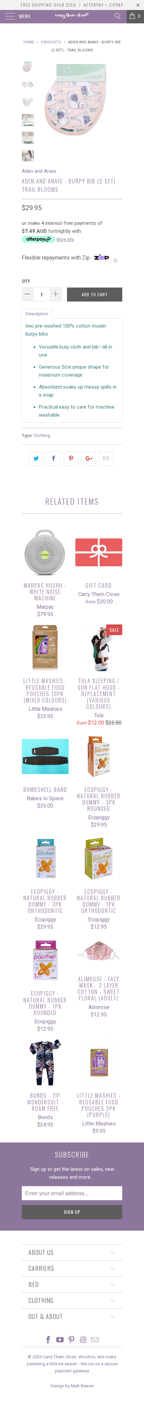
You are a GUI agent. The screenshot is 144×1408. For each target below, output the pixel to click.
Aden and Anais (39, 171)
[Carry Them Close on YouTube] (60, 1340)
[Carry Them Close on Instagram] (83, 1340)
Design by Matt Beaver (72, 1385)
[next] (116, 102)
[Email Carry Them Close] (95, 1340)
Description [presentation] (37, 313)
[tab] (37, 313)
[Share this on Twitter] (36, 458)
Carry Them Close (59, 1356)
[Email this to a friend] (106, 458)
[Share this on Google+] (88, 458)
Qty (26, 281)
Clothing (41, 435)
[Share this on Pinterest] (71, 458)
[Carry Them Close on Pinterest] (72, 1340)
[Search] (117, 16)
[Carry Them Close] (72, 16)
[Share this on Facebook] (53, 458)
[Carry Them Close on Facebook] (49, 1340)
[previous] (45, 102)
